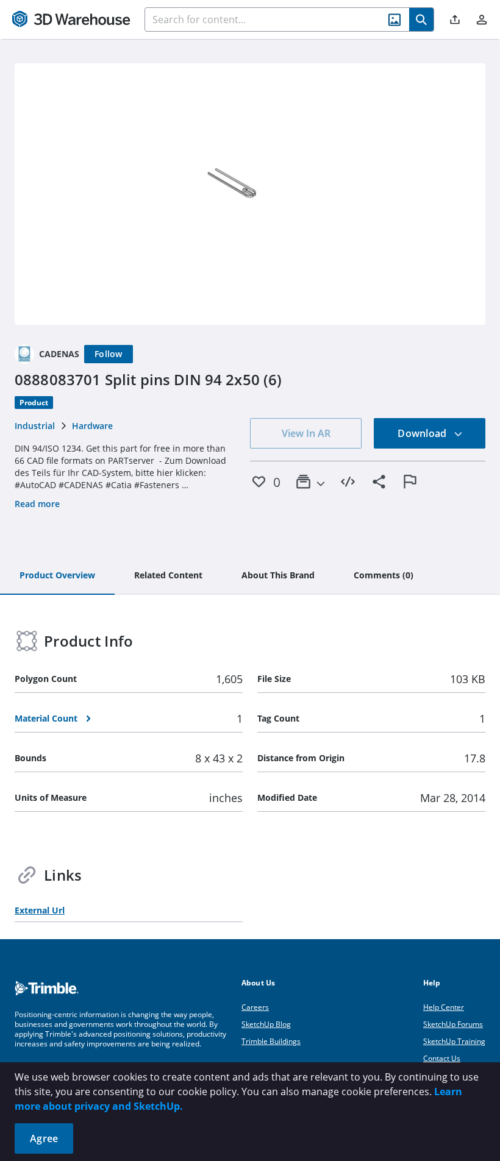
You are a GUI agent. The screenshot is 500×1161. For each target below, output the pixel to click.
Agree (44, 1138)
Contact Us (441, 1058)
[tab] (57, 576)
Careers (255, 1007)
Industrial (35, 425)
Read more (37, 503)
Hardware (92, 425)
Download (423, 433)
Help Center (443, 1007)
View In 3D (250, 194)
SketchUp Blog (266, 1024)
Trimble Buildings (271, 1041)
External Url (40, 910)
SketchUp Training (454, 1041)
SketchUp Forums (453, 1024)
